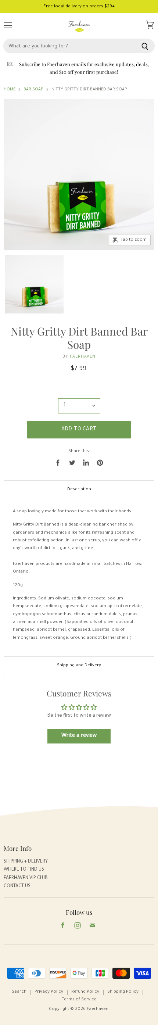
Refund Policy (85, 992)
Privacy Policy (49, 992)
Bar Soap (33, 89)
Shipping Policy (123, 992)
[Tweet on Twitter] (72, 462)
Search (19, 992)
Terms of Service (79, 999)
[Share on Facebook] (58, 462)
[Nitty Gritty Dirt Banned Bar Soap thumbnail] (34, 283)
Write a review (79, 736)
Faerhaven (83, 357)
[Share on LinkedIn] (85, 462)
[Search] (145, 46)
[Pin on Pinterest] (99, 462)
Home (9, 89)
